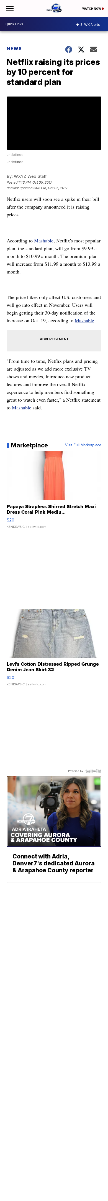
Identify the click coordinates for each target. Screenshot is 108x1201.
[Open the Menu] (9, 8)
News (14, 48)
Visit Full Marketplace (83, 445)
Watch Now (92, 8)
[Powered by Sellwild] (93, 771)
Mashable (43, 240)
